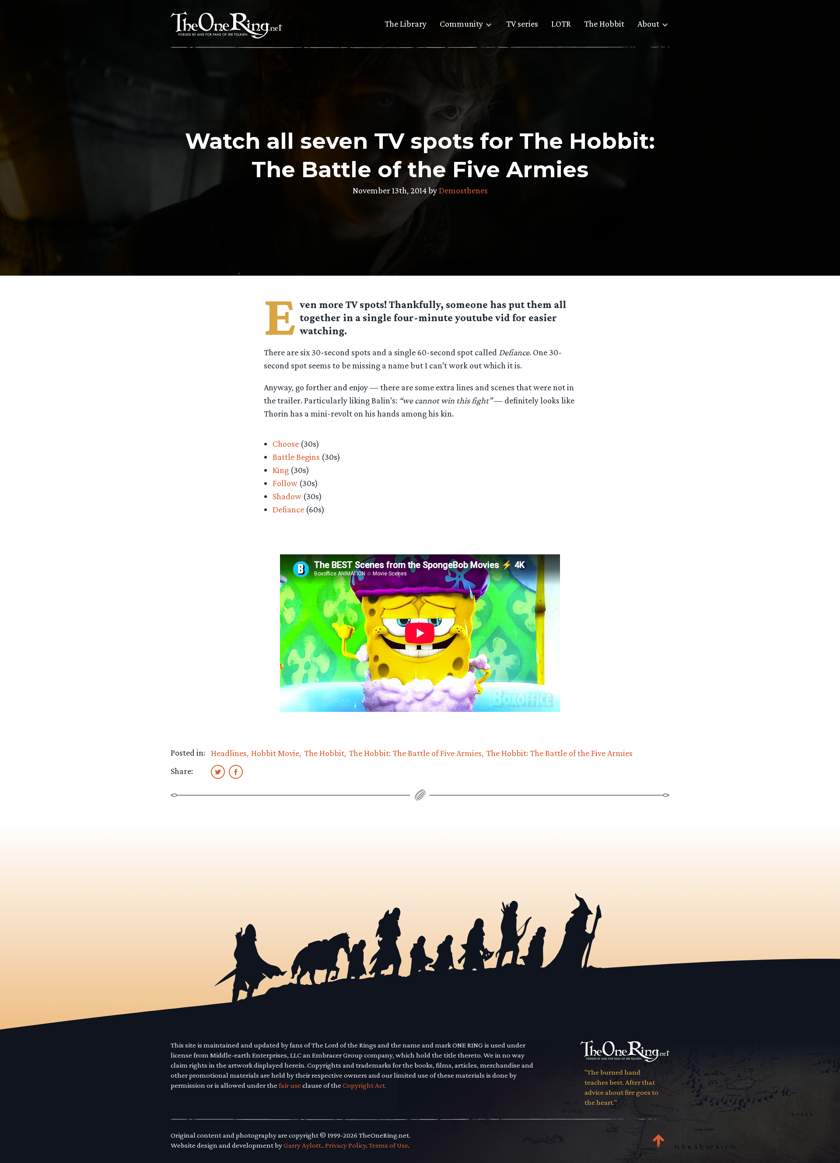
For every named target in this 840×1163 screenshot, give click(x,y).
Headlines (229, 753)
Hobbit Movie (275, 753)
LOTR (561, 23)
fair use (290, 1085)
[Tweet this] (218, 771)
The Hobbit (604, 23)
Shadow (287, 496)
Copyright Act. (364, 1085)
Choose (286, 443)
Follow (285, 483)
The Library (406, 23)
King (281, 470)
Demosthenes (463, 190)
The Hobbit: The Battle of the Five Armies (559, 753)
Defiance (288, 509)
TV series (522, 23)
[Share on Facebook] (236, 771)
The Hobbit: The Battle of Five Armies (415, 753)
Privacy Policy (345, 1145)
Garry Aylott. (303, 1145)
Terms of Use (388, 1145)
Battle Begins (296, 457)
